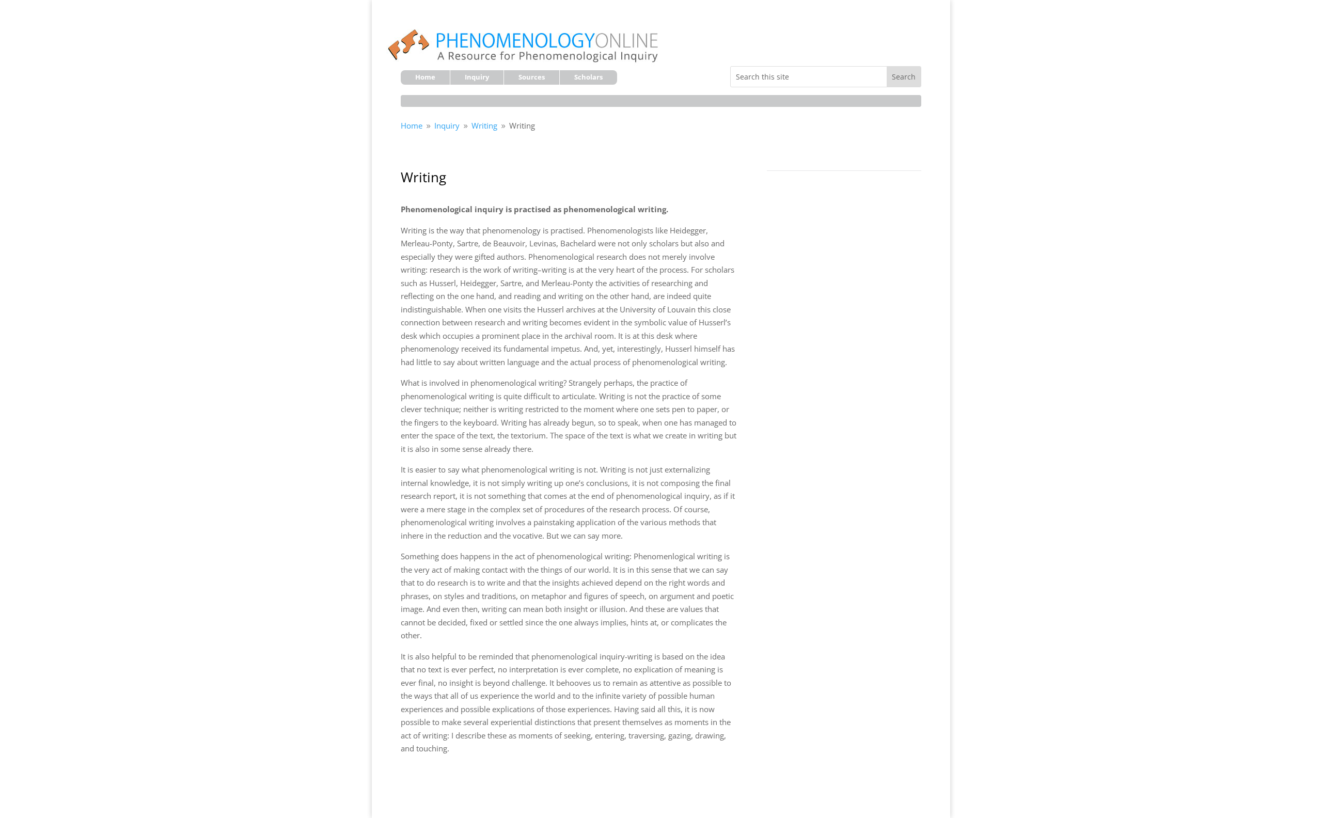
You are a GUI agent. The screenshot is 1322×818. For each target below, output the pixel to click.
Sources (531, 77)
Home (425, 77)
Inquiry (477, 77)
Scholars (588, 77)
